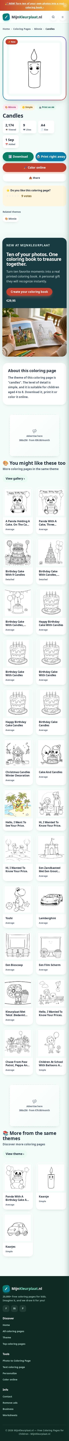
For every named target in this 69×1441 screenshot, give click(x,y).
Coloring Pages (22, 28)
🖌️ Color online (34, 167)
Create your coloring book (29, 292)
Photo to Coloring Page (17, 1360)
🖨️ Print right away (51, 156)
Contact (7, 1396)
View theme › (15, 1154)
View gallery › (15, 478)
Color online (10, 1379)
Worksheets (10, 1415)
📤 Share (34, 177)
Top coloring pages (14, 1343)
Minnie (38, 28)
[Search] (53, 17)
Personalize (10, 1373)
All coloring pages (13, 1331)
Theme (7, 1337)
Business (8, 1409)
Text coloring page (14, 1367)
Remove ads (10, 1402)
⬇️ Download (18, 156)
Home (6, 28)
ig (14, 1308)
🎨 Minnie (10, 218)
